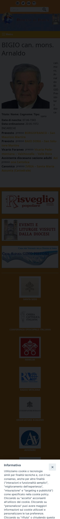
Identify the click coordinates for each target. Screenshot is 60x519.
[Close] (52, 467)
